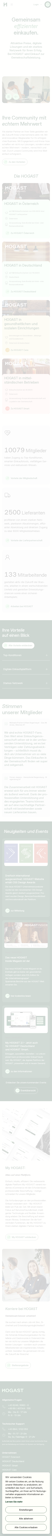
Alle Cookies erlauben (26, 1527)
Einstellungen (26, 1509)
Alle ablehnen (26, 1518)
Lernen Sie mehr (14, 1501)
